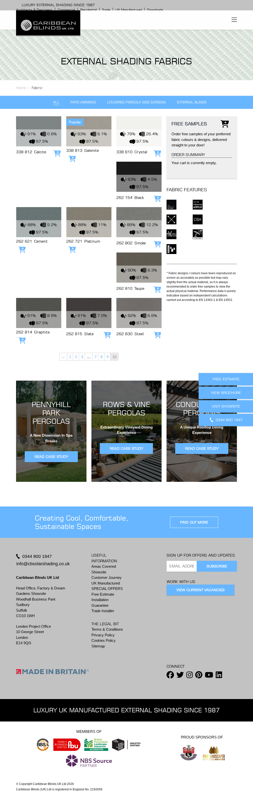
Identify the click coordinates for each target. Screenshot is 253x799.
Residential (88, 10)
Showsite (98, 572)
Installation (99, 600)
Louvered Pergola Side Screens (136, 102)
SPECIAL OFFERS (107, 588)
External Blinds (192, 102)
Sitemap (98, 646)
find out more (194, 522)
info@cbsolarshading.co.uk (43, 563)
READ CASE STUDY (51, 456)
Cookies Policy (103, 640)
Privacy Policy (103, 635)
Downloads (155, 10)
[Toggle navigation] (234, 20)
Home (21, 87)
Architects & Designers (34, 10)
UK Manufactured (128, 10)
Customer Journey (106, 577)
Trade (106, 10)
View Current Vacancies (200, 590)
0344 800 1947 (37, 556)
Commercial (66, 10)
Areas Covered (103, 566)
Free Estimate (102, 594)
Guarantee (99, 605)
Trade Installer (102, 611)
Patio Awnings (83, 102)
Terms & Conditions (107, 629)
